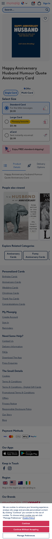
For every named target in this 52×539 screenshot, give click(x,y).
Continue (26, 523)
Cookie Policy (28, 518)
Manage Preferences (26, 536)
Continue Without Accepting (26, 530)
